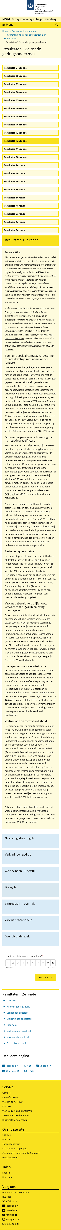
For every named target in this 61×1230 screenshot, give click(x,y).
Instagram (19, 1219)
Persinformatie (10, 1097)
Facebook (19, 1205)
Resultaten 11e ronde (15, 148)
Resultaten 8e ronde (14, 173)
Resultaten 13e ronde (15, 132)
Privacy (6, 1139)
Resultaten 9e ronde (14, 165)
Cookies (6, 1134)
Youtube (18, 1214)
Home (5, 30)
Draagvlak (12, 1024)
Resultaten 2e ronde (14, 221)
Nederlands (8, 1177)
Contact (6, 1092)
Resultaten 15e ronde (15, 116)
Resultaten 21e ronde (15, 67)
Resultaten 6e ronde (14, 189)
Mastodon (19, 1223)
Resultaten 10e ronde (15, 157)
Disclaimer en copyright (14, 1148)
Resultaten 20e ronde (15, 75)
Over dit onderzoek (16, 1043)
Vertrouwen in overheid (19, 1030)
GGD (39, 272)
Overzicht (11, 1000)
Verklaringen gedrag (17, 1012)
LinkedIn (18, 1210)
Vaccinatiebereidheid (18, 1037)
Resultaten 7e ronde (14, 181)
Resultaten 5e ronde (14, 197)
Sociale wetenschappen (24, 30)
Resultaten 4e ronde (14, 205)
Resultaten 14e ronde (15, 124)
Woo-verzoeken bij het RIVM (17, 1110)
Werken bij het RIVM (12, 1101)
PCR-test (9, 494)
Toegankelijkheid (11, 1143)
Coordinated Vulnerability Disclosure (21, 1153)
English (6, 1172)
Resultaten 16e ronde (15, 108)
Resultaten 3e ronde (14, 213)
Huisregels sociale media (15, 1119)
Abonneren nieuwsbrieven (16, 1192)
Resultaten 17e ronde (15, 100)
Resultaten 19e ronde (15, 84)
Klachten (7, 1106)
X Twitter (18, 1201)
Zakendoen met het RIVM (15, 1115)
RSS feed (6, 1196)
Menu (10, 24)
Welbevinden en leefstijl (19, 1018)
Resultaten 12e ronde (23, 140)
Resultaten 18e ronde (15, 92)
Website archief (10, 1157)
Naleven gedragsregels (18, 1006)
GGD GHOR (46, 814)
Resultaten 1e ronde (14, 230)
